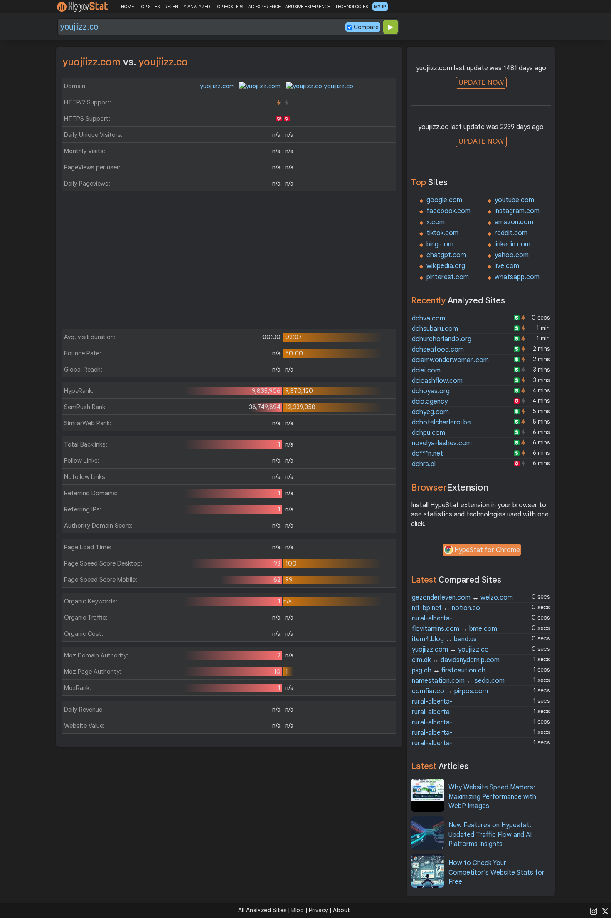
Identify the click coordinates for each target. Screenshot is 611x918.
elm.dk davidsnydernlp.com (456, 660)
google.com (444, 200)
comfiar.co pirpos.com (450, 691)
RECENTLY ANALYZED (187, 7)
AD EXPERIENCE (264, 7)
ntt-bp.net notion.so (446, 608)
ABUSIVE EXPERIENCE (307, 7)
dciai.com (426, 370)
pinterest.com (447, 277)
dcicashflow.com (437, 381)
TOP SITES (149, 7)
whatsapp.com (517, 277)
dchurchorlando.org (441, 339)
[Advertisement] (229, 262)
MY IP (380, 7)
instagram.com (517, 211)
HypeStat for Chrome (487, 550)
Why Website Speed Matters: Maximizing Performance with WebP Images (492, 796)
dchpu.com (428, 433)
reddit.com (511, 233)
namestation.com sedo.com (458, 681)
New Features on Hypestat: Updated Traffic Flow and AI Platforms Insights (490, 834)
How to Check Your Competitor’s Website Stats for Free (496, 872)
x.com (435, 222)
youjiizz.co (337, 86)
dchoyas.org (431, 391)
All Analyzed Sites (262, 910)
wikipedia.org (445, 266)
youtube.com (514, 200)
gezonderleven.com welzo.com (462, 597)
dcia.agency (430, 401)
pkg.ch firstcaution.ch (448, 670)
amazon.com (514, 222)
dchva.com (428, 318)
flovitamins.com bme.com (454, 629)
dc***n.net (427, 453)
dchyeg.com (430, 412)
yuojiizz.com (218, 86)
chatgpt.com (446, 255)
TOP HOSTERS (228, 7)
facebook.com (448, 211)
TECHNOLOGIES (351, 7)
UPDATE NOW (481, 82)
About (341, 910)
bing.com (439, 244)
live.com (507, 266)
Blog (297, 910)
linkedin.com (512, 244)
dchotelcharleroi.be (441, 422)
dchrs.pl (424, 464)
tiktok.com (442, 233)
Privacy (318, 910)
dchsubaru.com (435, 329)
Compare (366, 27)
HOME (127, 7)
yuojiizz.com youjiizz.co (450, 649)
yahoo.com (512, 255)
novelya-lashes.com (442, 443)
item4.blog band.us (444, 639)
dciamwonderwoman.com (450, 360)
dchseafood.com (438, 349)
